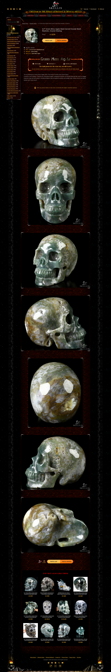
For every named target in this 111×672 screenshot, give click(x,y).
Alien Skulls (11, 59)
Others (10, 97)
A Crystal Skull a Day (13, 37)
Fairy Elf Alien (11, 61)
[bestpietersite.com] (60, 666)
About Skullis (33, 657)
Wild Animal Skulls (12, 84)
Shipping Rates (40, 657)
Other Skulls (11, 95)
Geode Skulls (11, 73)
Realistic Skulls (12, 39)
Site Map (79, 657)
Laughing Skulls (11, 78)
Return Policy (72, 657)
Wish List (102, 9)
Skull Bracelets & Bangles (13, 53)
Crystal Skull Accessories (13, 90)
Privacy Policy (65, 657)
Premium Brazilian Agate (12, 76)
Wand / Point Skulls (12, 80)
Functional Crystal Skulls (12, 93)
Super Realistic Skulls (13, 41)
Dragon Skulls (11, 67)
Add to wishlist (61, 40)
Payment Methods (50, 657)
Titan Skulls (11, 63)
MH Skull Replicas (12, 86)
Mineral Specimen (12, 88)
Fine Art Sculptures (13, 43)
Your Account (93, 9)
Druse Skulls (11, 71)
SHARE (44, 562)
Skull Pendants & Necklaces (13, 48)
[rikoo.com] (51, 666)
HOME (40, 561)
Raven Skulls (11, 69)
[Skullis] (55, 5)
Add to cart (48, 40)
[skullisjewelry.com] (55, 666)
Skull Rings (11, 45)
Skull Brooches (11, 57)
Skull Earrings (11, 50)
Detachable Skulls (12, 82)
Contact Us (57, 657)
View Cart (86, 9)
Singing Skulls (11, 65)
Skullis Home (25, 23)
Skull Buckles (11, 55)
